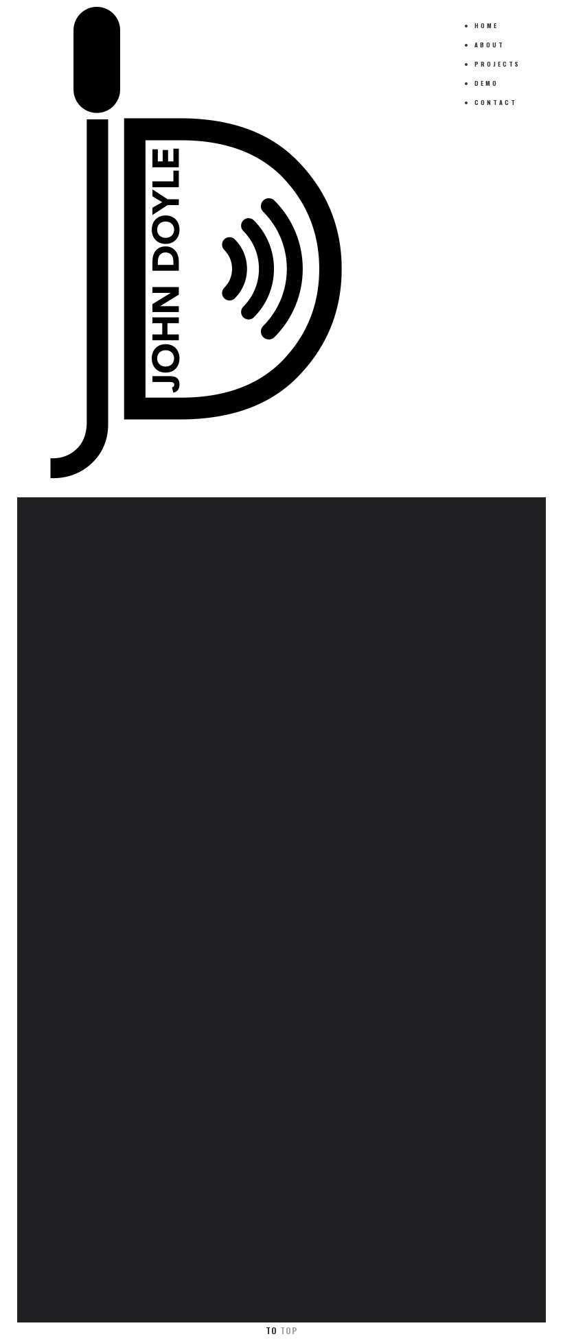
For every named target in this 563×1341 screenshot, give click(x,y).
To (281, 1330)
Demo (486, 83)
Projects (497, 64)
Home (486, 25)
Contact (495, 102)
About (489, 44)
